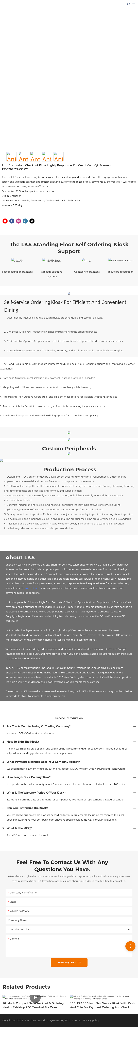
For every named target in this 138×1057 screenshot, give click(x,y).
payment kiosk (32, 588)
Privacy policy (91, 1020)
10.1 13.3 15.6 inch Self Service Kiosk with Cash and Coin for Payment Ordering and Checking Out (102, 1005)
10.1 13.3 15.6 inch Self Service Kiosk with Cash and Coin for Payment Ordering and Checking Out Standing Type (35, 1005)
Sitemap (76, 1020)
